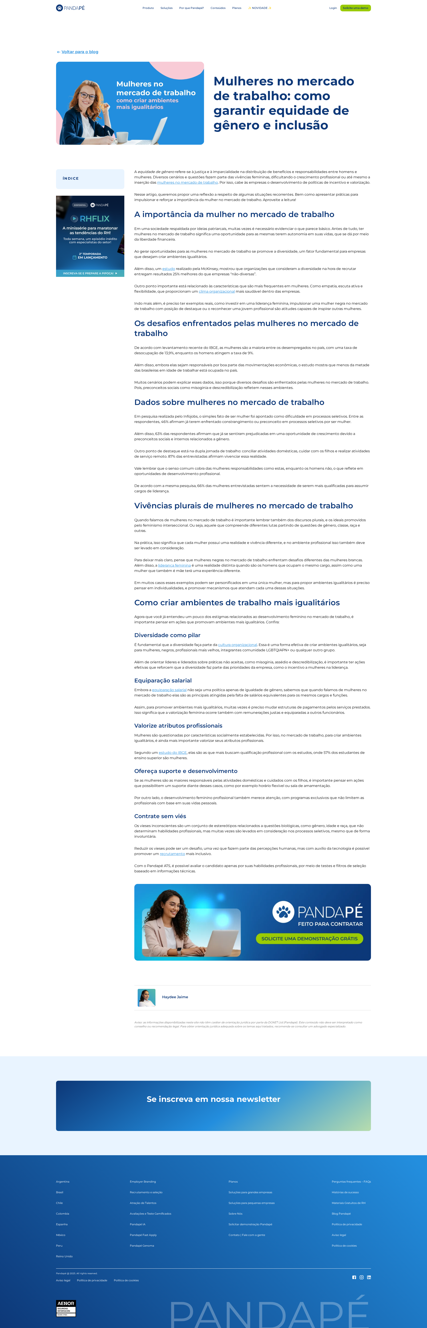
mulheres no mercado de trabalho (187, 182)
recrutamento (172, 854)
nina (187, 565)
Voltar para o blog (80, 51)
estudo (168, 269)
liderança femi (170, 565)
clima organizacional (217, 291)
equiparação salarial (169, 690)
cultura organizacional (237, 645)
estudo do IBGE (173, 753)
